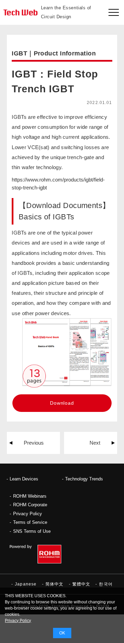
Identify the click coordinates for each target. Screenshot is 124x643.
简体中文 (54, 584)
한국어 (106, 584)
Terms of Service (30, 522)
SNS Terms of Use (32, 531)
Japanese (26, 584)
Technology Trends (84, 478)
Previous (34, 443)
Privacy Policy (27, 513)
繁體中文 (81, 584)
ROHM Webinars (29, 496)
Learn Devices (24, 478)
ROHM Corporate (30, 504)
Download (62, 403)
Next (95, 443)
